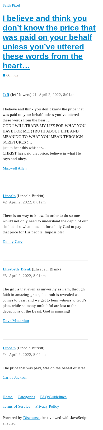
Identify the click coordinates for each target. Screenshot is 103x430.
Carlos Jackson (15, 377)
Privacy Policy (47, 406)
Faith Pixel (11, 5)
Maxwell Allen (15, 168)
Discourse (31, 418)
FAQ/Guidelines (53, 397)
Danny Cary (13, 241)
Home (8, 397)
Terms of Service (16, 406)
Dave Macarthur (16, 321)
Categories (26, 397)
